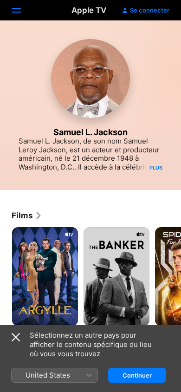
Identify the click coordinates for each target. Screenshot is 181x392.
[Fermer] (16, 337)
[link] (27, 215)
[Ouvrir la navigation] (22, 10)
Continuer (137, 375)
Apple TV (88, 10)
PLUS (155, 167)
